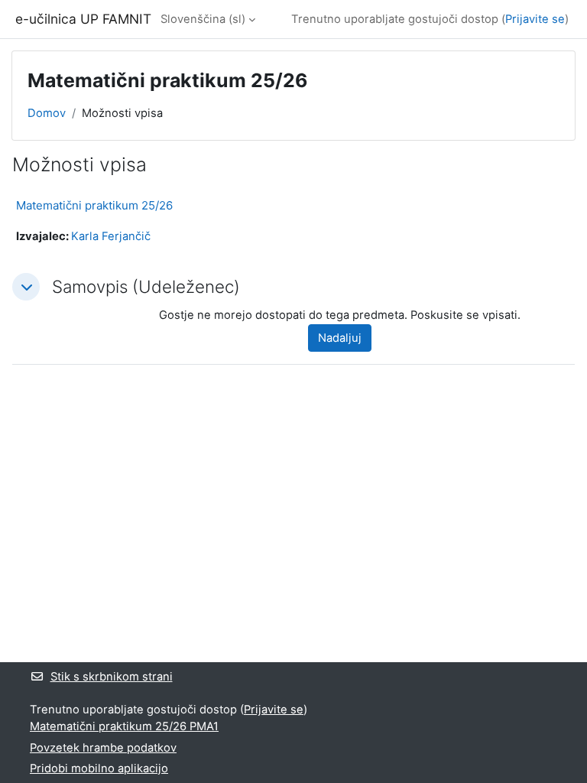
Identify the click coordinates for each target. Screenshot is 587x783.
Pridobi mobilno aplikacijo (99, 768)
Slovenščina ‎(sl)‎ (203, 19)
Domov (47, 113)
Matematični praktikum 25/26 (94, 205)
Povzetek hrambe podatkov (103, 748)
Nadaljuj (340, 338)
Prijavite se (535, 19)
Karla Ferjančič (111, 236)
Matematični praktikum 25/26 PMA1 (124, 726)
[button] (26, 287)
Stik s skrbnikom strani (111, 677)
